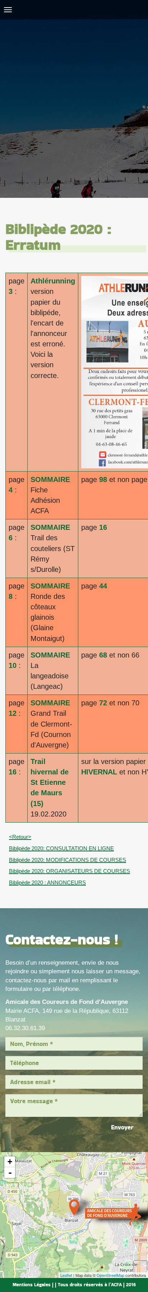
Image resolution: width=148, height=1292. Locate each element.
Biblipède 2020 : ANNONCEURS (47, 882)
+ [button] (10, 1161)
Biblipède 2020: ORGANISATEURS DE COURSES (69, 871)
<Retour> (20, 837)
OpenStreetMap (110, 1275)
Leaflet (66, 1275)
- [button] (10, 1173)
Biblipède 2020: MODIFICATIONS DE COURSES (67, 860)
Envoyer (122, 1127)
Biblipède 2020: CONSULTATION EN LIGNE (61, 848)
